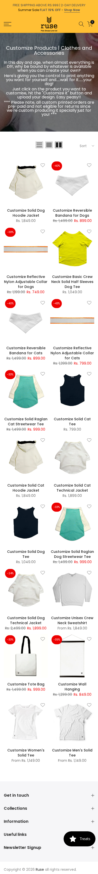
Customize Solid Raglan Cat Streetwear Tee (25, 422)
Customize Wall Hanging (72, 687)
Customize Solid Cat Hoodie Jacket (25, 488)
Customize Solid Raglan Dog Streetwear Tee (72, 554)
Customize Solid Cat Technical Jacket (72, 488)
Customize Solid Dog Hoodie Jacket (26, 213)
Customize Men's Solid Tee (72, 753)
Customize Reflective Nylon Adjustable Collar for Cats (72, 353)
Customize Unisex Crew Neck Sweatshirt (72, 620)
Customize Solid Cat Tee (72, 422)
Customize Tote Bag (25, 684)
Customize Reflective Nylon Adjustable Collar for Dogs (25, 281)
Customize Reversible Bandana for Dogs (72, 213)
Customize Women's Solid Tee (25, 753)
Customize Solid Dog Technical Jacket (26, 620)
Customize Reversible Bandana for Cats (25, 350)
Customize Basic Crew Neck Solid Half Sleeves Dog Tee (72, 281)
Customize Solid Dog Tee (26, 554)
